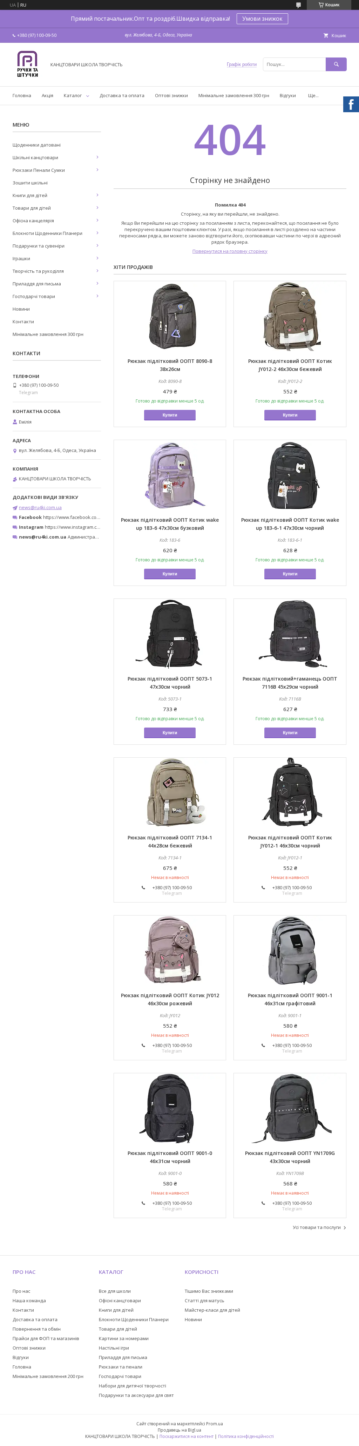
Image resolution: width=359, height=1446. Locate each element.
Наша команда (29, 1300)
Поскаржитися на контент (187, 1436)
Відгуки (288, 95)
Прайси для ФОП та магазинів (46, 1338)
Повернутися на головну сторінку (229, 251)
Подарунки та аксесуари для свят (136, 1395)
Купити (170, 415)
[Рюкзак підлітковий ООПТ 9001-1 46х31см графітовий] (290, 950)
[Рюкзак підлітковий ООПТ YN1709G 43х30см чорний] (290, 1108)
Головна (22, 95)
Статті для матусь (204, 1300)
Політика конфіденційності (246, 1436)
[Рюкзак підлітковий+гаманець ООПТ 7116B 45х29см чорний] (290, 634)
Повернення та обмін (37, 1329)
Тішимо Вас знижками (209, 1291)
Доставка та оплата (122, 95)
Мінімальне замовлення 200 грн (48, 1376)
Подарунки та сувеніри (39, 246)
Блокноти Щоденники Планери (47, 233)
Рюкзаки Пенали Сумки (39, 170)
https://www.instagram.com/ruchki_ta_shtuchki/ (95, 527)
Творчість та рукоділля (38, 271)
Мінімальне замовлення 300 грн (233, 95)
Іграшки (21, 258)
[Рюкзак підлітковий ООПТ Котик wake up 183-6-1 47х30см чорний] (290, 475)
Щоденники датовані (37, 145)
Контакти (23, 321)
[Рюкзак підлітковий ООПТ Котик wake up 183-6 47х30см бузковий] (170, 475)
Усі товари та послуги (317, 1227)
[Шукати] (336, 64)
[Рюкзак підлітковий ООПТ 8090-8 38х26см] (170, 316)
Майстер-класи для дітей (212, 1310)
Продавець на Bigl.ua (179, 1430)
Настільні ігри (114, 1348)
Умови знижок (262, 18)
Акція (47, 95)
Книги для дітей (30, 195)
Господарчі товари (34, 296)
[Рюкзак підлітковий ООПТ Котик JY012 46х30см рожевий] (170, 950)
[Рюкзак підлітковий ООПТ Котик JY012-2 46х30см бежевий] (290, 316)
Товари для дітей (32, 208)
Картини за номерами (124, 1338)
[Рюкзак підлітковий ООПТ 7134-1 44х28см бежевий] (170, 793)
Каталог (73, 95)
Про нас (21, 1291)
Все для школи (115, 1291)
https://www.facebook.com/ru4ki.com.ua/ (87, 517)
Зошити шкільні (30, 183)
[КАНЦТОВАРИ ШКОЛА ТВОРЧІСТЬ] (27, 77)
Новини (21, 309)
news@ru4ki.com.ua (40, 507)
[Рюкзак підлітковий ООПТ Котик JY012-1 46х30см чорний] (290, 793)
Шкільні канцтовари (35, 157)
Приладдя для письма (37, 284)
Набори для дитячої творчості (132, 1386)
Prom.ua (214, 1424)
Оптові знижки (171, 95)
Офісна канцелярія (33, 220)
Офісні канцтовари (120, 1300)
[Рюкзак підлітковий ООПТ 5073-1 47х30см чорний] (170, 634)
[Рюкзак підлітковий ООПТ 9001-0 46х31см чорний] (170, 1108)
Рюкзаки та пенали (120, 1367)
